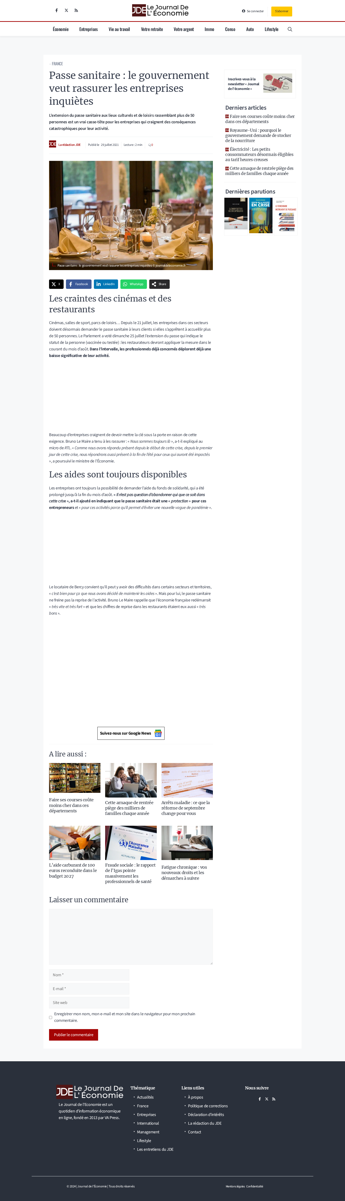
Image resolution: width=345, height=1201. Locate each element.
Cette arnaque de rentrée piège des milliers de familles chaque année (129, 808)
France (57, 63)
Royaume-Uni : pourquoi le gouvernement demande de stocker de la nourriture (258, 135)
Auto (250, 29)
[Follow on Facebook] (56, 10)
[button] (290, 29)
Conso (230, 29)
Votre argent (184, 29)
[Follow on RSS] (76, 10)
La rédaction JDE (69, 145)
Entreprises (88, 29)
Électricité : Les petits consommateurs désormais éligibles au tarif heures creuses (259, 154)
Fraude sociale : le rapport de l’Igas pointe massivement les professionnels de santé (130, 873)
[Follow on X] (66, 10)
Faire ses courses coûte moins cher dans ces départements (71, 805)
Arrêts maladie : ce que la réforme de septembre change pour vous (185, 808)
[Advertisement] (131, 397)
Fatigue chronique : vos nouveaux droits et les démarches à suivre (184, 872)
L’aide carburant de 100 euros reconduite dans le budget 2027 (73, 870)
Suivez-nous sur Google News (125, 733)
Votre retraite (152, 29)
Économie (60, 29)
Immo (209, 29)
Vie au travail (119, 29)
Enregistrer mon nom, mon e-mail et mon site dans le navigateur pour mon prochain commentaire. (124, 1017)
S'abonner (281, 11)
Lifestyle (271, 29)
